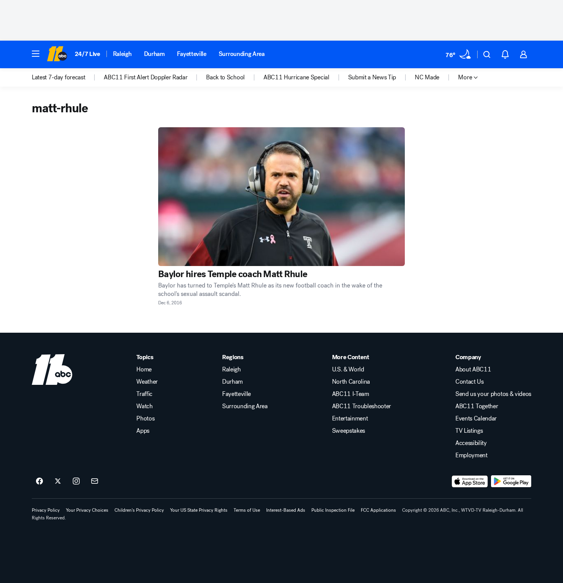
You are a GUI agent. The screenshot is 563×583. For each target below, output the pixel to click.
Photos (145, 418)
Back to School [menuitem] (225, 77)
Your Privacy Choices (87, 510)
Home (144, 369)
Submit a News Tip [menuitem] (372, 77)
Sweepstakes (348, 431)
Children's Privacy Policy (139, 510)
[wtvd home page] (52, 369)
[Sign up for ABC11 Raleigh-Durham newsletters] (94, 481)
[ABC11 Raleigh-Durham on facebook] (39, 481)
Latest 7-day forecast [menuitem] (58, 77)
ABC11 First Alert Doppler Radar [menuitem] (145, 77)
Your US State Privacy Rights (198, 510)
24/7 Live (87, 54)
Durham (154, 54)
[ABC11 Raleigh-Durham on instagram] (76, 481)
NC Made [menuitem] (427, 77)
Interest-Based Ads (285, 510)
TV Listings (469, 431)
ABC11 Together (476, 406)
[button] (36, 53)
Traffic (144, 394)
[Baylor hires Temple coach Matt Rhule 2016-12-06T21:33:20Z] (281, 196)
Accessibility (471, 443)
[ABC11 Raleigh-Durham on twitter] (57, 481)
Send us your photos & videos (493, 394)
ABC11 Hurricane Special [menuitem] (296, 77)
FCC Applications (378, 510)
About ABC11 (473, 369)
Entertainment (350, 418)
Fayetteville (191, 54)
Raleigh (122, 54)
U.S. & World (348, 369)
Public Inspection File (333, 510)
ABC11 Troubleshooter (361, 406)
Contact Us (469, 382)
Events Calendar (476, 418)
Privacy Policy (46, 510)
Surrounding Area (242, 54)
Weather (147, 382)
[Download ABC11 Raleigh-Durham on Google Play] (511, 481)
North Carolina (351, 382)
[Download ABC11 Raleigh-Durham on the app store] (470, 481)
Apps (142, 431)
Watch (144, 406)
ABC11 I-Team (350, 394)
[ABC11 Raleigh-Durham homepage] (57, 54)
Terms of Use (247, 510)
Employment (471, 455)
